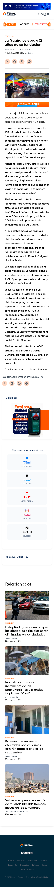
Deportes (24, 865)
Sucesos (21, 861)
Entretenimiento (39, 865)
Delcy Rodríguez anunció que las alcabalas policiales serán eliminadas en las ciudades (26, 631)
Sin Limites (44, 877)
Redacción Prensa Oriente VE (18, 50)
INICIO (11, 24)
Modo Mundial (27, 869)
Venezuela (33, 861)
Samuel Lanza (11, 638)
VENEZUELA (9, 36)
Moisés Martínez (12, 697)
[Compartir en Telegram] (29, 61)
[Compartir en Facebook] (14, 61)
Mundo (44, 861)
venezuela (9, 623)
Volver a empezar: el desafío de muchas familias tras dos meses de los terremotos (25, 804)
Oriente (24, 24)
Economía (12, 865)
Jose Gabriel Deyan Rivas (16, 811)
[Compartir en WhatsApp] (22, 61)
